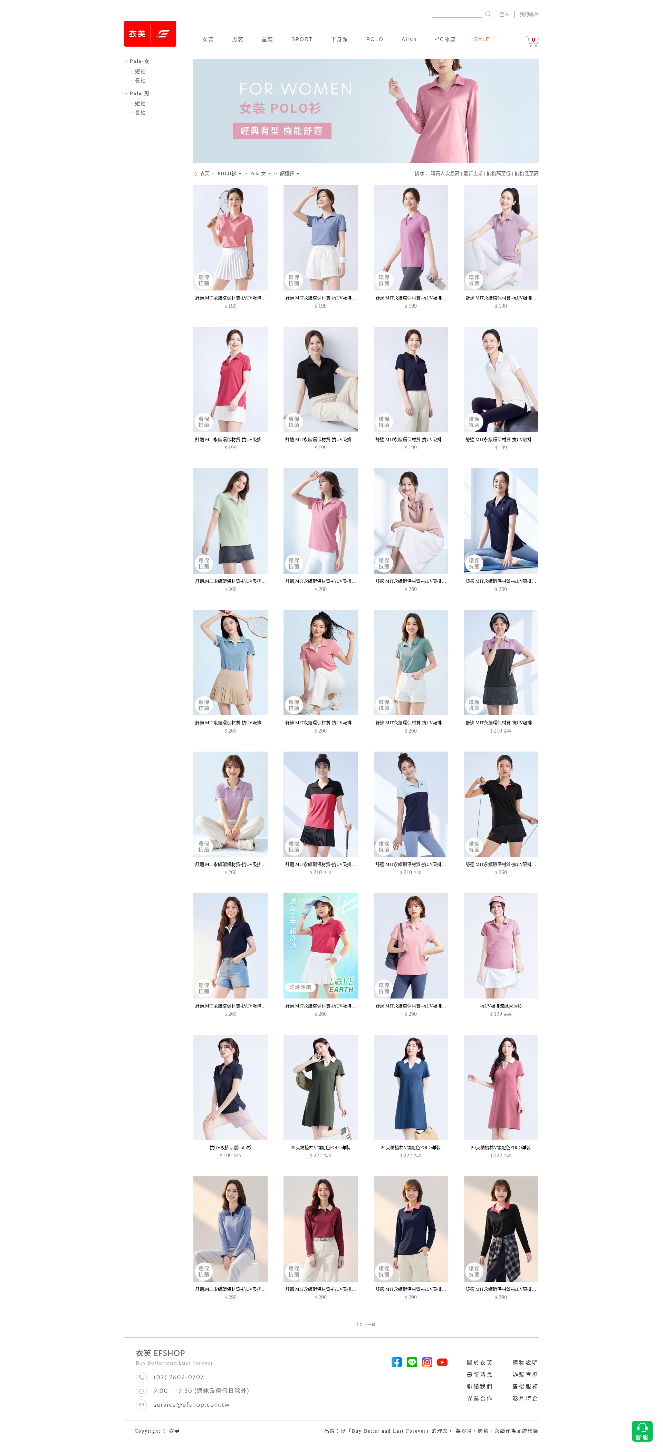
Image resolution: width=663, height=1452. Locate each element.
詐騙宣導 (525, 1375)
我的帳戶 (529, 14)
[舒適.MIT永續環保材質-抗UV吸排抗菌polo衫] (230, 289)
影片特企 (525, 1399)
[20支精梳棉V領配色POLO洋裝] (321, 1138)
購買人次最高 (445, 173)
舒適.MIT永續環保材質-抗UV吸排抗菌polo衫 (239, 297)
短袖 (137, 71)
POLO (375, 39)
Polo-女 (258, 173)
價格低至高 (527, 173)
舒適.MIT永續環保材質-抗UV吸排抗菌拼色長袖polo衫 (248, 1289)
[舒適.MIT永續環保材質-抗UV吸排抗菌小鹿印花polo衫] (230, 572)
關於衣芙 (480, 1363)
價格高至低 (499, 173)
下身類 (339, 39)
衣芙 (205, 173)
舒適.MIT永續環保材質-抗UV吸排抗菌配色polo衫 (514, 722)
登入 (504, 14)
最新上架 (473, 173)
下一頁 (369, 1324)
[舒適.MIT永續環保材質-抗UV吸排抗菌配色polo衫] (501, 713)
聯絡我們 (480, 1386)
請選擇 (287, 173)
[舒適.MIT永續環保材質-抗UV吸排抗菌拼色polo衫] (230, 713)
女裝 (208, 39)
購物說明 (525, 1363)
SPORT (302, 39)
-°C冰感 (445, 39)
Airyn (409, 39)
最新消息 (480, 1375)
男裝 (238, 39)
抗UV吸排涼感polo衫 (501, 1006)
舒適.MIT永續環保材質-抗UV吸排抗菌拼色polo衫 (243, 722)
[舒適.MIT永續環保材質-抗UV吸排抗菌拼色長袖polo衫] (230, 1280)
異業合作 (480, 1399)
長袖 (137, 80)
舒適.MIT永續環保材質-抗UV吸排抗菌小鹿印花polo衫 (248, 581)
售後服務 (525, 1386)
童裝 (267, 39)
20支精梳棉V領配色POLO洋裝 (320, 1147)
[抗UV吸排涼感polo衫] (501, 997)
